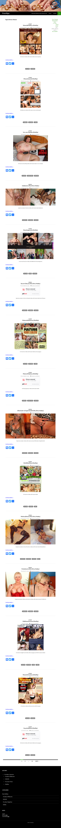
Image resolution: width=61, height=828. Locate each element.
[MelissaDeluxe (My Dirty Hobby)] (30, 531)
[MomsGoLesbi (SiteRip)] (30, 95)
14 (32, 761)
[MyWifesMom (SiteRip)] (30, 479)
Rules (50, 13)
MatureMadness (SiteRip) (30, 374)
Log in (3, 813)
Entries (4, 815)
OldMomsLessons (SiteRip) (30, 621)
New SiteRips (5, 794)
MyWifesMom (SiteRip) (31, 463)
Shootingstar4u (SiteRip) (30, 230)
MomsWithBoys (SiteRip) (30, 25)
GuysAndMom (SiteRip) (30, 728)
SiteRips (54, 13)
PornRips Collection (9, 774)
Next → (37, 761)
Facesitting (30, 175)
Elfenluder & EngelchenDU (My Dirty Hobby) (30, 410)
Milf (36, 506)
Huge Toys (30, 400)
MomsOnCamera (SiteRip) (30, 675)
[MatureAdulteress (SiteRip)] (30, 336)
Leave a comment (36, 27)
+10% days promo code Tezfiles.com (39, 13)
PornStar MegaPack (7, 802)
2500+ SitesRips (30, 822)
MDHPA (30, 184)
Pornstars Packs (9, 781)
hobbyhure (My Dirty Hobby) (30, 186)
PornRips (5, 13)
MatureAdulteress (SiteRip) (30, 320)
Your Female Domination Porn (55, 21)
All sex (27, 68)
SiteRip (30, 24)
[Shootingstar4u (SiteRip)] (30, 246)
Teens (36, 122)
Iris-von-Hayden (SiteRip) (30, 132)
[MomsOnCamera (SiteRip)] (30, 691)
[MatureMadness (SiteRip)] (30, 381)
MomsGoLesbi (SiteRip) (30, 79)
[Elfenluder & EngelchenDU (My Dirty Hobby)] (30, 426)
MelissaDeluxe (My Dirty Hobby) (30, 516)
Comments (5, 816)
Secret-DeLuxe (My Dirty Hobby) (30, 283)
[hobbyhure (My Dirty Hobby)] (30, 197)
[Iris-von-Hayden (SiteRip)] (30, 148)
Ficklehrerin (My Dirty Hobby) (30, 569)
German (30, 220)
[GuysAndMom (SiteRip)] (30, 735)
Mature (33, 68)
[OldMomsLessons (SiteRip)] (30, 637)
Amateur (25, 220)
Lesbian (25, 122)
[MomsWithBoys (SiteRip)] (30, 41)
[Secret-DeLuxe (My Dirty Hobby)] (30, 291)
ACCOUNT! (55, 31)
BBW (30, 273)
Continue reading (9, 59)
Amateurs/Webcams (10, 776)
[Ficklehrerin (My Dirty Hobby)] (30, 584)
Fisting (24, 400)
